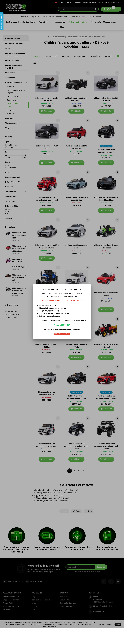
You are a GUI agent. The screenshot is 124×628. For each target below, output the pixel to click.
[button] (89, 282)
